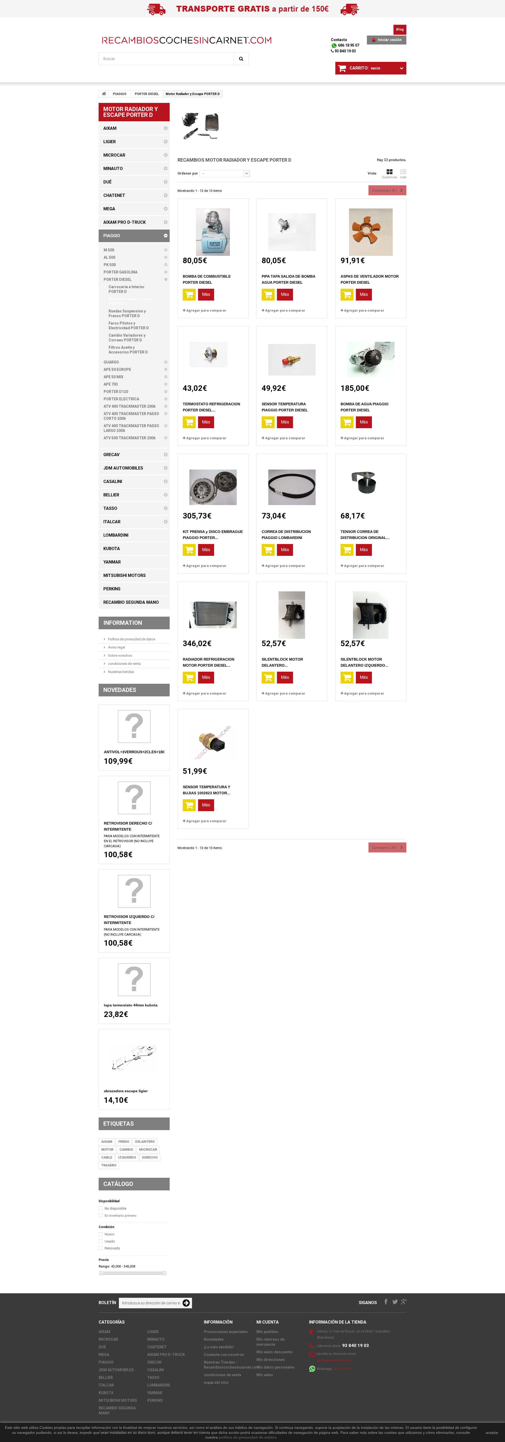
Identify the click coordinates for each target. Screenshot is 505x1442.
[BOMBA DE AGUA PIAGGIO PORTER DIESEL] (371, 354)
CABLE (106, 1157)
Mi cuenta (267, 1322)
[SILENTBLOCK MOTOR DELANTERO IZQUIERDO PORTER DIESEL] (371, 610)
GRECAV (154, 1362)
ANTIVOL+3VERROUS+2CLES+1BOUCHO (140, 752)
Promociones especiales (226, 1332)
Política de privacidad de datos (131, 639)
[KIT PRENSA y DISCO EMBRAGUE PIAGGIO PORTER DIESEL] (213, 482)
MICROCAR (148, 1149)
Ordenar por (188, 173)
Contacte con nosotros (224, 1355)
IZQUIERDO (127, 1157)
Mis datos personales (275, 1367)
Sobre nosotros (119, 655)
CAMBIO (126, 1149)
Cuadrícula (389, 177)
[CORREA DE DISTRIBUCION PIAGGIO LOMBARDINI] (292, 482)
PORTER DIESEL (147, 94)
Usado (110, 1241)
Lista (403, 177)
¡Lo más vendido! (219, 1347)
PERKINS (155, 1400)
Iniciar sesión (390, 40)
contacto (339, 40)
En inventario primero (121, 1216)
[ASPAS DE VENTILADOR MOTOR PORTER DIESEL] (371, 227)
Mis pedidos (267, 1332)
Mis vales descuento (274, 1352)
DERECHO (150, 1157)
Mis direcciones (270, 1360)
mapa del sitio (216, 1382)
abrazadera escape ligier (126, 1091)
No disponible (115, 1208)
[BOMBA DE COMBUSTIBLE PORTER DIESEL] (213, 227)
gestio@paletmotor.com (334, 1360)
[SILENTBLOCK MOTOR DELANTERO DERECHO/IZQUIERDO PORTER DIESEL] (292, 610)
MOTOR (107, 1149)
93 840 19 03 (345, 51)
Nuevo (109, 1234)
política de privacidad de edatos (248, 1437)
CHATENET (157, 1347)
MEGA (104, 1355)
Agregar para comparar (206, 310)
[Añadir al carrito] (189, 295)
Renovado (112, 1248)
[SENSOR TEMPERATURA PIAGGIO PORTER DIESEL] (292, 354)
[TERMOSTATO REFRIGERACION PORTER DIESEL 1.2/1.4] (213, 354)
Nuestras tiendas (120, 672)
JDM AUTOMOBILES (116, 1370)
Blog (400, 29)
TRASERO (108, 1165)
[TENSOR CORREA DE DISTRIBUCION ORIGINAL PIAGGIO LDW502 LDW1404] (371, 482)
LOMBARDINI (158, 1385)
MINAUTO (156, 1339)
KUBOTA (106, 1393)
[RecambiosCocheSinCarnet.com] (187, 40)
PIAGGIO (120, 94)
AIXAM (106, 1142)
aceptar (492, 1432)
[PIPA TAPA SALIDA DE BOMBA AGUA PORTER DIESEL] (292, 227)
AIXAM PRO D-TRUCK (166, 1355)
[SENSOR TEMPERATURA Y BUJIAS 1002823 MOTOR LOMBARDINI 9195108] (213, 737)
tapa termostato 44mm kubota (131, 1005)
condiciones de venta (124, 664)
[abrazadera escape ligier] (134, 1058)
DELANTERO (145, 1142)
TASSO (153, 1377)
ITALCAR (106, 1385)
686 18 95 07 (348, 45)
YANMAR (154, 1393)
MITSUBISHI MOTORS (118, 1400)
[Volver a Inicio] (104, 94)
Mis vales (264, 1375)
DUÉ (102, 1347)
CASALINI (155, 1370)
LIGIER (153, 1332)
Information (122, 623)
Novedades (119, 690)
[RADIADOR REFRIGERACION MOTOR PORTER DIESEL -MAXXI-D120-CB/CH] (213, 610)
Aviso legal (116, 647)
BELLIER (106, 1377)
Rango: (104, 1266)
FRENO (123, 1142)
